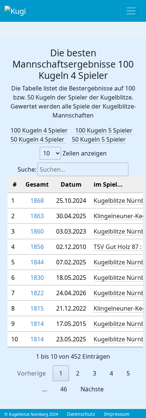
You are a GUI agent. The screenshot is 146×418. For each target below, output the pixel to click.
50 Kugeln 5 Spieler (99, 139)
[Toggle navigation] (131, 10)
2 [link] (77, 373)
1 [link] (61, 373)
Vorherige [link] (31, 373)
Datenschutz (81, 414)
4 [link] (111, 373)
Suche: (27, 169)
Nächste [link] (92, 389)
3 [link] (94, 373)
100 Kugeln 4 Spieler (39, 130)
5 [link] (128, 373)
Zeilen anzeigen (84, 153)
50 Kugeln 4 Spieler (38, 139)
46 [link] (63, 389)
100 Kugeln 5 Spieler (104, 130)
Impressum (117, 414)
